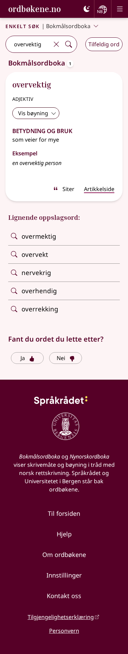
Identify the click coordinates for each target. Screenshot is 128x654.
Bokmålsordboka (68, 26)
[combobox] (28, 44)
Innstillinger (64, 575)
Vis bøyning (33, 113)
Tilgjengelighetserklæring (61, 617)
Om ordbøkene (64, 554)
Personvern (64, 630)
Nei (61, 358)
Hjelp (64, 534)
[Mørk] (87, 9)
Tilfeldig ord (103, 44)
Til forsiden (64, 513)
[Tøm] (56, 44)
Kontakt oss (64, 596)
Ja (22, 358)
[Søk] (68, 44)
